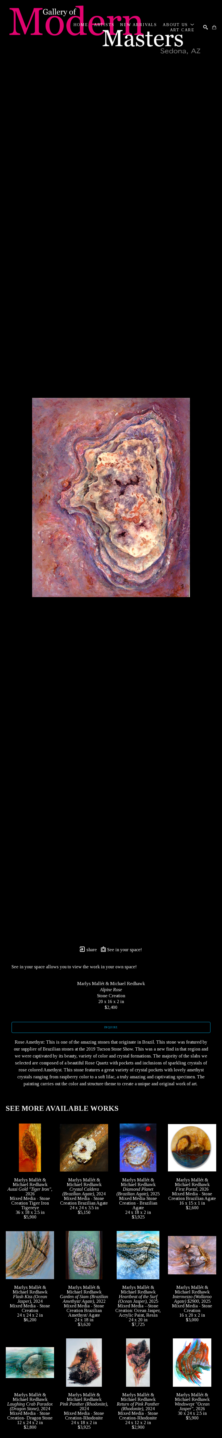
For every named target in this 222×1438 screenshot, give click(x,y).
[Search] (205, 27)
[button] (179, 24)
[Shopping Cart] (214, 27)
